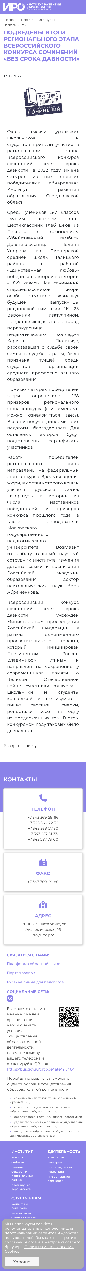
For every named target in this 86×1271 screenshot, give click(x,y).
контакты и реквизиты (19, 1206)
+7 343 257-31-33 (43, 834)
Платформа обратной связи (34, 964)
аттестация (56, 1157)
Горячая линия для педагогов (35, 982)
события (17, 1162)
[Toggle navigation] (78, 7)
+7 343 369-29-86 (43, 817)
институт (22, 1151)
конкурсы (55, 1162)
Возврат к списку (20, 746)
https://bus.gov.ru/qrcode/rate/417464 (41, 1069)
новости (17, 1157)
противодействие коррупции (61, 1169)
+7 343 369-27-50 (43, 828)
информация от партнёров (59, 1178)
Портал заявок (21, 973)
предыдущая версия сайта (21, 1187)
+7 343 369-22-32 (43, 823)
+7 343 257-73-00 (43, 839)
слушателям (25, 1198)
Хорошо (22, 1261)
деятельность (62, 1151)
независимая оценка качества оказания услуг (23, 1217)
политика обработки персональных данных (22, 1174)
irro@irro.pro (43, 935)
